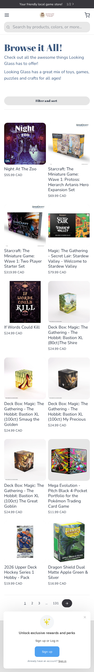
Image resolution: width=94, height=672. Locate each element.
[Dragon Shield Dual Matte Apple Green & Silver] (69, 542)
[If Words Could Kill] (25, 302)
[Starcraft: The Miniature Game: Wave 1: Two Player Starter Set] (25, 225)
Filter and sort (46, 101)
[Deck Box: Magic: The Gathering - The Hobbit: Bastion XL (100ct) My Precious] (69, 378)
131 (56, 603)
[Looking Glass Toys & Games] (47, 15)
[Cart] (85, 15)
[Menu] (9, 15)
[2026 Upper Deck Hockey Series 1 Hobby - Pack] (25, 542)
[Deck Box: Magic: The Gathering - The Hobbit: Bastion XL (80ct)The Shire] (69, 302)
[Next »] (67, 603)
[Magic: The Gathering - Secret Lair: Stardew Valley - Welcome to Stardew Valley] (69, 225)
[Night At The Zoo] (25, 144)
